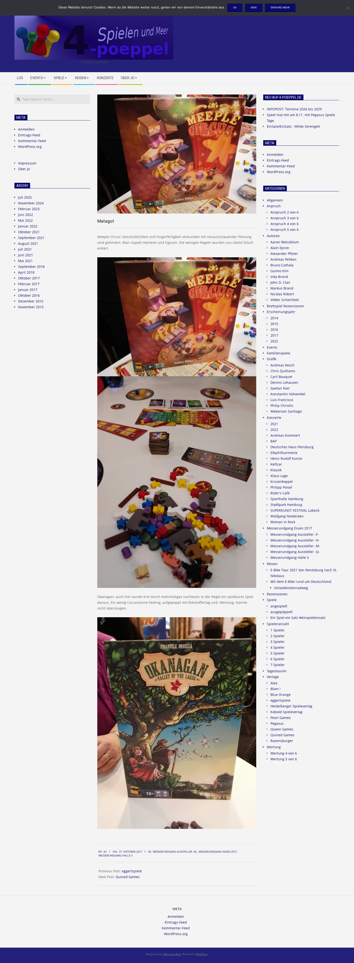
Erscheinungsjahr (281, 311)
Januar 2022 (27, 226)
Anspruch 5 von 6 (284, 229)
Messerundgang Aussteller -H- (295, 540)
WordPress (201, 954)
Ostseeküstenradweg (291, 587)
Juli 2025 (25, 197)
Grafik (271, 359)
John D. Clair (280, 282)
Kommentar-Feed (32, 140)
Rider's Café (280, 493)
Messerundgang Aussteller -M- (175, 851)
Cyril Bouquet (281, 376)
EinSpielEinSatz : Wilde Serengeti (293, 126)
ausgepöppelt (281, 612)
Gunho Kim (279, 271)
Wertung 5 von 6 (283, 759)
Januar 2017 (27, 289)
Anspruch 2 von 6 (284, 212)
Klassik (276, 470)
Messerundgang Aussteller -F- (294, 534)
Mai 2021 (25, 260)
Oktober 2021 (29, 232)
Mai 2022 (25, 220)
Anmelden (26, 129)
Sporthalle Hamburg (286, 499)
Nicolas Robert (282, 294)
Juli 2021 (25, 249)
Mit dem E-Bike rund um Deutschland (300, 581)
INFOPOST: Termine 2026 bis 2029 (294, 109)
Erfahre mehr (280, 7)
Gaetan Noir (280, 388)
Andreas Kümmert (285, 435)
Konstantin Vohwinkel (287, 394)
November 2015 (31, 307)
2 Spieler (277, 636)
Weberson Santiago (286, 411)
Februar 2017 (28, 284)
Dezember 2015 (30, 301)
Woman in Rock (282, 522)
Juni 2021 (25, 255)
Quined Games (128, 877)
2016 (274, 329)
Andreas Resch (282, 365)
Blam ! (275, 688)
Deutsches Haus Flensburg (292, 447)
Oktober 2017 (29, 278)
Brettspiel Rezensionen (285, 306)
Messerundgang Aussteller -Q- (295, 551)
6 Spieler (277, 659)
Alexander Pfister (284, 253)
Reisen (272, 563)
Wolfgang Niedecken (287, 516)
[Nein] (348, 7)
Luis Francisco (281, 399)
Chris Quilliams (282, 371)
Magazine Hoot (172, 954)
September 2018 (31, 266)
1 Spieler (277, 630)
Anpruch (274, 206)
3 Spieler (277, 641)
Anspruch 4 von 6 (284, 223)
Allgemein (275, 200)
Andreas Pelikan (283, 259)
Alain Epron (279, 247)
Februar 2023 (28, 209)
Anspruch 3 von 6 (284, 218)
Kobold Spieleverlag (286, 712)
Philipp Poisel (281, 487)
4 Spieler (277, 647)
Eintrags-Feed (29, 135)
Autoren (273, 235)
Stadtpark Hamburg (286, 504)
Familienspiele (278, 353)
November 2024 (31, 203)
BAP (273, 441)
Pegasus (277, 723)
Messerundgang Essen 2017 (218, 851)
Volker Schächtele (284, 299)
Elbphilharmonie (283, 452)
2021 (274, 424)
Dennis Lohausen (284, 382)
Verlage (273, 676)
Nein (254, 7)
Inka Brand (279, 276)
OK (235, 7)
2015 (274, 323)
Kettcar (276, 464)
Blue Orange (280, 694)
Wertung (274, 747)
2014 (274, 318)
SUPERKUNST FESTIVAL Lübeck (294, 510)
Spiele (272, 600)
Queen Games (281, 729)
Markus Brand (281, 288)
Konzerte (274, 417)
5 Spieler (277, 653)
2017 (274, 335)
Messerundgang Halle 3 (115, 855)
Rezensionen (277, 594)
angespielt (278, 606)
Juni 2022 (25, 214)
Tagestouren (277, 671)
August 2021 (28, 243)
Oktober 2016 (29, 295)
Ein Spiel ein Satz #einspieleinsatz (298, 617)
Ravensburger (281, 740)
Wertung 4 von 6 (283, 753)
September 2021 (31, 237)
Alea (273, 683)
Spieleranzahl (278, 624)
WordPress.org (30, 146)
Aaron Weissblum (284, 242)
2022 (274, 341)
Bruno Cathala (282, 265)
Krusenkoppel (281, 481)
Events (272, 347)
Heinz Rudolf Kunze (286, 458)
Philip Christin (281, 405)
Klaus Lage (279, 475)
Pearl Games (280, 717)
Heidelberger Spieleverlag (291, 706)
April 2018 (26, 272)
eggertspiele (132, 871)
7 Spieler (277, 664)
